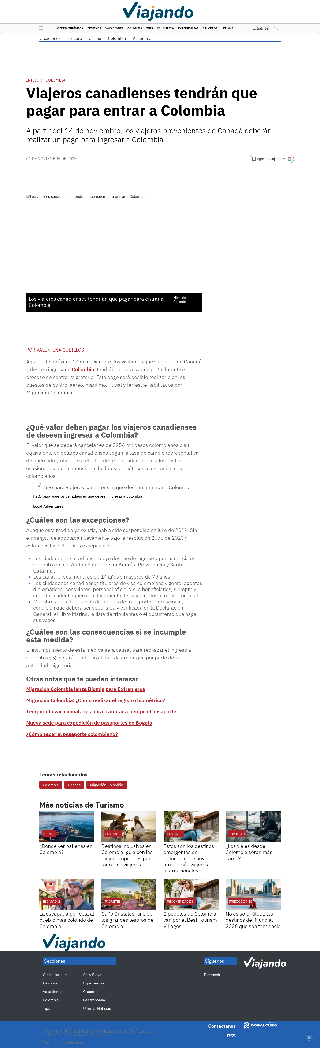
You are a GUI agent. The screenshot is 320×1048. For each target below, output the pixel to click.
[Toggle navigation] (40, 28)
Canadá (74, 784)
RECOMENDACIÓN (180, 901)
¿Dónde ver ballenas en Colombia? (66, 848)
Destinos (94, 28)
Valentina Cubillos (60, 350)
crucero (74, 38)
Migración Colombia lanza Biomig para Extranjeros (85, 688)
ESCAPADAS (52, 901)
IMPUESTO (237, 834)
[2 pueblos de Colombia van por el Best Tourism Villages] (191, 894)
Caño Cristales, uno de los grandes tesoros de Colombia (127, 919)
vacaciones (50, 38)
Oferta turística (70, 28)
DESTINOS (112, 834)
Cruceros (210, 28)
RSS (231, 1036)
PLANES (49, 834)
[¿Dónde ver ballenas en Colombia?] (66, 826)
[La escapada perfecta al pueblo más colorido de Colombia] (66, 894)
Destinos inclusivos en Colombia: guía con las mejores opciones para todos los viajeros (127, 855)
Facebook (212, 974)
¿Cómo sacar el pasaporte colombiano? (72, 733)
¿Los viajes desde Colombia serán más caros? (249, 852)
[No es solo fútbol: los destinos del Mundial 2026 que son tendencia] (253, 894)
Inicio (32, 80)
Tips (149, 28)
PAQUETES (113, 901)
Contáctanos (222, 1026)
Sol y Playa (165, 28)
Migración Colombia (106, 784)
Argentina (142, 38)
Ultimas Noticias (97, 1008)
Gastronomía (94, 1000)
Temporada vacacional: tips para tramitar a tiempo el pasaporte (101, 711)
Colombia (134, 28)
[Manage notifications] (309, 1037)
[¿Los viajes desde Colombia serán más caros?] (253, 826)
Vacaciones (114, 28)
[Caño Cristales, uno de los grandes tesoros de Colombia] (128, 894)
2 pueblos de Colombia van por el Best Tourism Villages (190, 919)
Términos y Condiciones (63, 1042)
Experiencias (188, 28)
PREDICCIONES (240, 901)
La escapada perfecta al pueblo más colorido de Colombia (66, 919)
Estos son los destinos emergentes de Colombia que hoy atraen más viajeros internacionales (189, 858)
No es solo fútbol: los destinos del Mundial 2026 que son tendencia (253, 919)
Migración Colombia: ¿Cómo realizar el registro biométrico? (95, 700)
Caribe (95, 38)
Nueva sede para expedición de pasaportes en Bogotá (89, 722)
